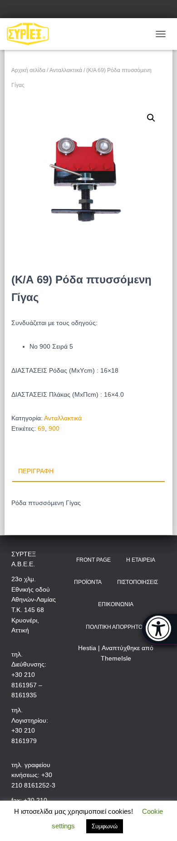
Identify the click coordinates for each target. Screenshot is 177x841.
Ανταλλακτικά (65, 70)
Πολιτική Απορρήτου (116, 627)
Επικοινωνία (115, 604)
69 (41, 428)
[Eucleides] (159, 629)
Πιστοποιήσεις (137, 582)
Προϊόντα (88, 582)
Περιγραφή (36, 471)
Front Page (93, 560)
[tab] (88, 471)
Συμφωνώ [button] (105, 826)
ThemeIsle (116, 658)
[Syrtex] (31, 34)
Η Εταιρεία (140, 560)
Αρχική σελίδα (28, 70)
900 (54, 428)
